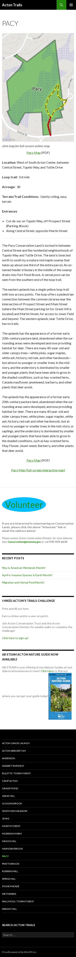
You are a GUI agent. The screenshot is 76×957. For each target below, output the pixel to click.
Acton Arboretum (14, 750)
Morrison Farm (12, 833)
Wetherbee (9, 893)
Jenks (5, 818)
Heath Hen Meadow (14, 810)
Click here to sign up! (15, 638)
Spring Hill (9, 878)
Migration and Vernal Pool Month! (23, 582)
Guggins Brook (12, 803)
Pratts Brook (10, 863)
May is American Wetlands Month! (24, 567)
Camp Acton (10, 780)
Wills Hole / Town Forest (18, 901)
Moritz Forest (11, 826)
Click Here (47, 671)
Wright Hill (9, 908)
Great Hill (8, 795)
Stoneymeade (10, 886)
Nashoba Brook (12, 848)
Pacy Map (34, 152)
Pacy (5, 856)
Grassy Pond (10, 788)
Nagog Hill (9, 841)
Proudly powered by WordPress (19, 952)
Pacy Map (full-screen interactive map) (38, 470)
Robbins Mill (10, 871)
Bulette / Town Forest (16, 773)
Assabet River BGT (13, 765)
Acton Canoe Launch (16, 743)
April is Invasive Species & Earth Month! (27, 575)
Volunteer (24, 504)
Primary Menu (71, 5)
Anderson (8, 758)
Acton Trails (12, 5)
